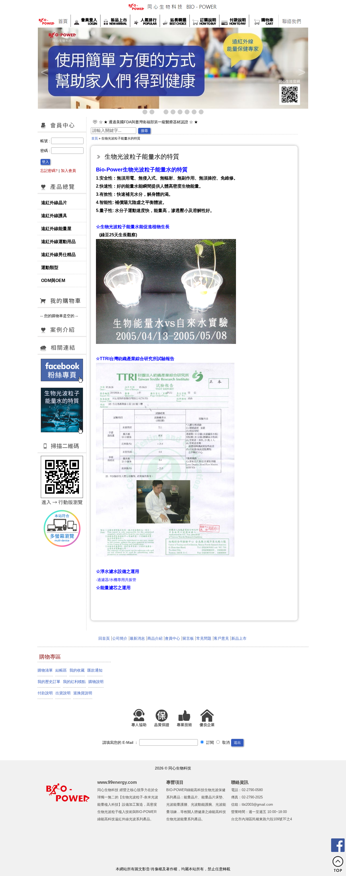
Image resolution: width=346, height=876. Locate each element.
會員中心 (172, 638)
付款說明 (45, 693)
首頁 (94, 138)
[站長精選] (174, 21)
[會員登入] (85, 21)
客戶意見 (221, 638)
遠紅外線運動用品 (58, 241)
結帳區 (61, 670)
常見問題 (203, 638)
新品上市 (239, 638)
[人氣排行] (145, 21)
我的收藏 (77, 670)
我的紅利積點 (74, 681)
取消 (225, 742)
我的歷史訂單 (49, 681)
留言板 (188, 638)
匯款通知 (94, 670)
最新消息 (137, 638)
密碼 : (45, 150)
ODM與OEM (53, 280)
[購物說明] (204, 21)
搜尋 (144, 131)
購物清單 (45, 670)
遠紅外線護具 (54, 215)
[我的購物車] (264, 21)
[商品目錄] (62, 193)
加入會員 (68, 170)
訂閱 (209, 742)
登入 (45, 162)
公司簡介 (119, 638)
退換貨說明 (82, 693)
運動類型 (49, 267)
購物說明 (96, 681)
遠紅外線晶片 (54, 202)
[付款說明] (234, 21)
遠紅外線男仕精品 (58, 254)
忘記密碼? (49, 170)
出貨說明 (63, 693)
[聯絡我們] (292, 21)
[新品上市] (115, 21)
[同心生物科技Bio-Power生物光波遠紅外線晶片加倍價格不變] (204, 68)
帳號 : (45, 141)
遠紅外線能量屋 (56, 228)
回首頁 (104, 638)
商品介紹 (154, 638)
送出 (237, 743)
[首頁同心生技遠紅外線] (54, 21)
